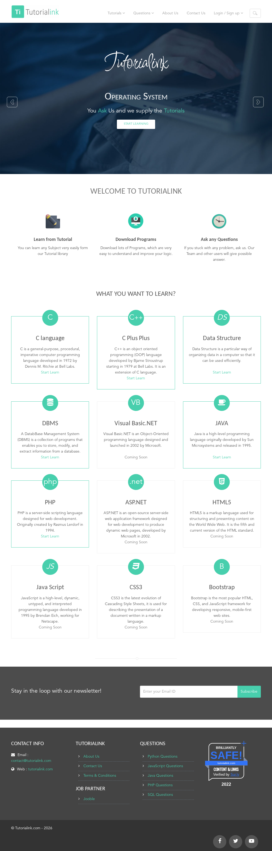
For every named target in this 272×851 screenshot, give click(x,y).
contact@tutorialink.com (31, 761)
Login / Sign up (227, 13)
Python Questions (162, 756)
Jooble (89, 799)
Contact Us (196, 13)
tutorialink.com (40, 769)
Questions (142, 13)
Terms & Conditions (99, 776)
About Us (170, 13)
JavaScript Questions (165, 766)
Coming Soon (136, 457)
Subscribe (249, 691)
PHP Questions (160, 785)
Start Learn (50, 372)
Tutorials (115, 13)
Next (258, 102)
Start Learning (136, 124)
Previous (11, 102)
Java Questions (160, 776)
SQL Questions (160, 795)
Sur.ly (235, 774)
